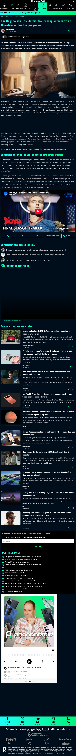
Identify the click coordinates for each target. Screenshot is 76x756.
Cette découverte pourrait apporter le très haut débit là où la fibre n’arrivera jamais (46, 474)
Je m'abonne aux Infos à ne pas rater (18, 37)
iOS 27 (7, 567)
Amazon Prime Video (15, 13)
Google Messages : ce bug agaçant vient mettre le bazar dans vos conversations (48, 433)
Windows (25, 388)
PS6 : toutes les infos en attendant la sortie (18, 570)
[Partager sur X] (8, 236)
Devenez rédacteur (24, 729)
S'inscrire (38, 546)
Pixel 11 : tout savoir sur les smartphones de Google (21, 559)
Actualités (56, 8)
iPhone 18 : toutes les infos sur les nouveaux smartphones (23, 565)
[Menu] (2, 1)
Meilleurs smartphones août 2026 (16, 589)
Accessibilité (30, 731)
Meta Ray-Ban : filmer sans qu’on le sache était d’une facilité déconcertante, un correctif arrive (46, 514)
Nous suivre (69, 235)
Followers (23, 722)
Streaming (42, 8)
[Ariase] (65, 743)
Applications (26, 446)
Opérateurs (25, 487)
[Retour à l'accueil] (38, 1)
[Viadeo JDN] (47, 743)
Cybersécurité (25, 8)
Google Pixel (26, 406)
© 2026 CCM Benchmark (42, 731)
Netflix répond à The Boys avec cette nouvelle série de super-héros (41, 149)
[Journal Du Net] (47, 739)
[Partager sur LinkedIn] (37, 236)
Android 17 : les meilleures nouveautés (17, 562)
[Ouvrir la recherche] (74, 1)
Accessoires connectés (28, 527)
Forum (63, 8)
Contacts (32, 729)
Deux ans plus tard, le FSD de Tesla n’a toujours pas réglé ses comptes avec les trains (46, 332)
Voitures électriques (28, 345)
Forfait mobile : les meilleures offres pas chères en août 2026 (24, 586)
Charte (68, 729)
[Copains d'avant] (29, 743)
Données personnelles (59, 729)
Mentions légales (47, 729)
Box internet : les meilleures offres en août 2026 (20, 581)
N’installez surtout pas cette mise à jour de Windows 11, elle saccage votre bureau (46, 373)
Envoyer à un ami (53, 235)
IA (49, 8)
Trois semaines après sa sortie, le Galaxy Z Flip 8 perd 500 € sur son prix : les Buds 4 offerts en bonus (47, 353)
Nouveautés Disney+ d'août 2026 (15, 576)
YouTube (38, 13)
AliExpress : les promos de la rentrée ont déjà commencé (23, 557)
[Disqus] (38, 294)
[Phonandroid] (4, 749)
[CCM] (29, 739)
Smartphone (25, 365)
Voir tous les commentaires (12, 320)
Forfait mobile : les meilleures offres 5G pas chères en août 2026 (25, 584)
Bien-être (70, 8)
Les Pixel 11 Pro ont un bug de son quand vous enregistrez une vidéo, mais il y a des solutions (47, 395)
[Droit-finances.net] (11, 743)
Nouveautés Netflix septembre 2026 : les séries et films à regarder (45, 453)
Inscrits (53, 722)
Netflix (33, 13)
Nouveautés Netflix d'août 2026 (15, 573)
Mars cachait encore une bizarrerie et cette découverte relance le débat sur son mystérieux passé (48, 413)
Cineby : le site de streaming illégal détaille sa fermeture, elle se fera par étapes (48, 494)
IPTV (28, 13)
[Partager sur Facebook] (22, 236)
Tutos (12, 8)
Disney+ (24, 13)
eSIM (33, 9)
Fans (7, 722)
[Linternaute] (65, 739)
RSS (68, 722)
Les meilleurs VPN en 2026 (13, 592)
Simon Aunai (10, 29)
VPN (17, 8)
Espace (24, 426)
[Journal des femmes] (11, 739)
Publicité (38, 729)
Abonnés (38, 722)
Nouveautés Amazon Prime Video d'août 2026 (19, 578)
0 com (65, 31)
